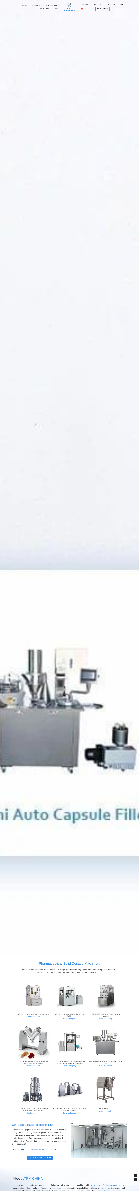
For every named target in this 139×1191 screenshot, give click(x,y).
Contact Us (102, 9)
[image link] (70, 5)
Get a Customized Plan (40, 1158)
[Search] (90, 9)
